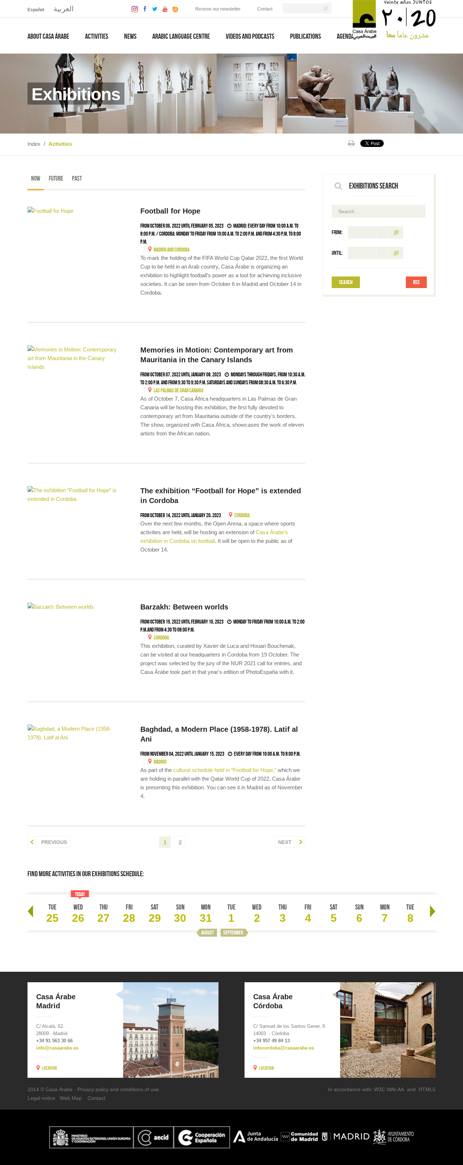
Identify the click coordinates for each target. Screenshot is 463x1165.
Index (34, 144)
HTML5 (427, 1089)
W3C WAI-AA (389, 1089)
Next (285, 842)
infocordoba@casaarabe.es (283, 1048)
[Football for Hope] (75, 210)
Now (35, 178)
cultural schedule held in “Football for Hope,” (224, 770)
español (35, 9)
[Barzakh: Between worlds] (75, 606)
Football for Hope (170, 211)
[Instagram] (133, 8)
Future (56, 178)
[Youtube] (163, 8)
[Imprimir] (351, 143)
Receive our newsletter (218, 9)
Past (77, 178)
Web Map (71, 1098)
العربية (64, 9)
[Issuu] (173, 8)
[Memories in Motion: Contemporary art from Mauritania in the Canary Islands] (75, 358)
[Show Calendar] (396, 232)
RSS (416, 282)
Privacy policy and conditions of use (118, 1089)
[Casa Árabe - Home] (394, 19)
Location (49, 1068)
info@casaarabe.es (57, 1048)
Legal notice (41, 1098)
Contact (264, 9)
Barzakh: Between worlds (184, 607)
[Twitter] (152, 8)
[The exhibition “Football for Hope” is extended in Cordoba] (75, 494)
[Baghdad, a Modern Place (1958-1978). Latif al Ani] (75, 733)
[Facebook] (143, 8)
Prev (30, 911)
